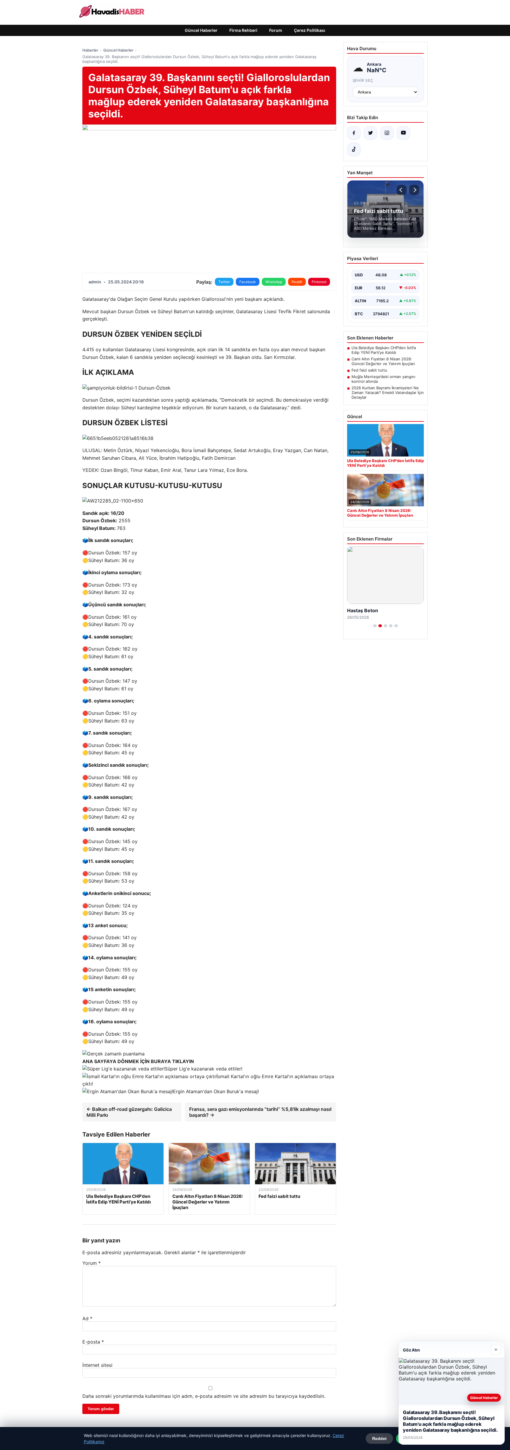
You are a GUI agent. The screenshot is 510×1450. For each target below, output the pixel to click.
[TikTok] (354, 149)
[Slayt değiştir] (375, 625)
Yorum (91, 1263)
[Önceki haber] (402, 190)
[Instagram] (387, 133)
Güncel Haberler (201, 30)
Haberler (90, 50)
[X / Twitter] (370, 133)
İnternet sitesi (97, 1365)
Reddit (297, 282)
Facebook (247, 282)
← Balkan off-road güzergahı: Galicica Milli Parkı (129, 1112)
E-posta (93, 1342)
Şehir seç (363, 80)
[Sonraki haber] (414, 190)
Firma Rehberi (243, 30)
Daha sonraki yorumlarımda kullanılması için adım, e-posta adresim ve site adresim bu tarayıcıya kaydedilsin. (203, 1396)
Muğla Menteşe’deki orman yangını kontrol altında (383, 379)
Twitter (224, 282)
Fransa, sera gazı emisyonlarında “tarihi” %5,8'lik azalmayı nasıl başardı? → (260, 1112)
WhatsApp (273, 282)
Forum (275, 30)
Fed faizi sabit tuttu (369, 370)
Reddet (379, 1438)
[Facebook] (354, 133)
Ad (87, 1318)
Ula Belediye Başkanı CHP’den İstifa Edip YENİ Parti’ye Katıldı (384, 350)
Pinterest (319, 282)
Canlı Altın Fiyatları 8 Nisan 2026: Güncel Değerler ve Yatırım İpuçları (383, 361)
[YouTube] (403, 133)
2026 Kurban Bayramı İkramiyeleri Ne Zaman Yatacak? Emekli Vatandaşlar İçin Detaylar (388, 392)
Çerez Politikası (309, 30)
